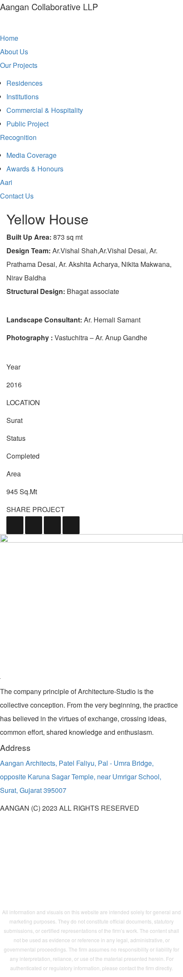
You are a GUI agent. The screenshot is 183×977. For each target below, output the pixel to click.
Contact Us (17, 196)
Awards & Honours (34, 169)
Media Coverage (31, 155)
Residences (24, 83)
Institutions (22, 96)
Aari (6, 182)
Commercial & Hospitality (44, 110)
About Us (14, 51)
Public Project (27, 124)
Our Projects (18, 65)
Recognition (18, 137)
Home (9, 38)
